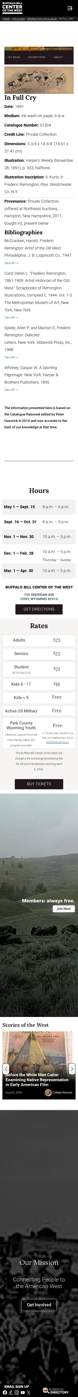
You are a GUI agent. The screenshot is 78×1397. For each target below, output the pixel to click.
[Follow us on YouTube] (23, 1392)
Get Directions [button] (39, 609)
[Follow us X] (28, 1392)
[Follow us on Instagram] (17, 1392)
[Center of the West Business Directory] (55, 1390)
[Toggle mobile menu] (70, 8)
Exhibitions (37, 57)
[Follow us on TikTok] (11, 1392)
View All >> (11, 263)
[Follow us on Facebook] (5, 1392)
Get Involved (39, 1304)
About (58, 57)
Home (6, 18)
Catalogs (18, 18)
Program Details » (57, 742)
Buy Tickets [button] (39, 784)
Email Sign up (16, 1386)
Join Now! (64, 909)
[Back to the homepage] (12, 8)
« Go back (13, 57)
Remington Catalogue (42, 18)
